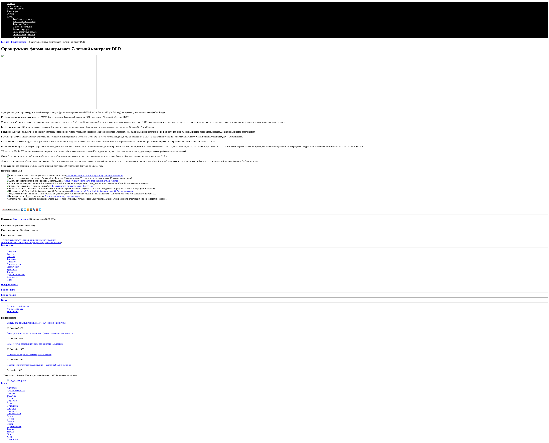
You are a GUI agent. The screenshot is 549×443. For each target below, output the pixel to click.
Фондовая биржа (21, 24)
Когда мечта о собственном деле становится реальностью (35, 344)
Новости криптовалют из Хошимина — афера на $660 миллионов (39, 365)
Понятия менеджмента (24, 34)
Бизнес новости (14, 6)
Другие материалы (16, 390)
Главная (11, 3)
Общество (12, 400)
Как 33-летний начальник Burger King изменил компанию (94, 175)
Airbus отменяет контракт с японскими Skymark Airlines (91, 181)
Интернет (11, 261)
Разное (4, 383)
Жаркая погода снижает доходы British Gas (72, 186)
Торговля (11, 259)
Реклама (11, 256)
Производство (14, 264)
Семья (10, 416)
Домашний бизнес (16, 274)
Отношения (12, 406)
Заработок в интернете (24, 19)
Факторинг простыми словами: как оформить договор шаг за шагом (40, 333)
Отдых (10, 403)
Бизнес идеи (7, 245)
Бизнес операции (21, 29)
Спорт (10, 424)
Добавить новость (15, 8)
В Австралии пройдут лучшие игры (62, 196)
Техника (11, 429)
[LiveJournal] (34, 209)
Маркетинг (12, 311)
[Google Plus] (37, 209)
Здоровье (11, 393)
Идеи (9, 279)
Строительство (14, 426)
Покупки (11, 408)
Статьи (10, 14)
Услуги (10, 254)
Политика (12, 411)
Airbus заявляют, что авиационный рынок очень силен (29, 240)
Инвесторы (12, 11)
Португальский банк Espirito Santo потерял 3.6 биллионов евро (102, 191)
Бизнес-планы (8, 295)
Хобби (10, 437)
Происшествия (14, 413)
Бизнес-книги (8, 290)
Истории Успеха (9, 284)
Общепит (11, 251)
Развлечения (13, 267)
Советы (10, 421)
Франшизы (12, 277)
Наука (10, 398)
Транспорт (12, 269)
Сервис (10, 419)
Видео (10, 16)
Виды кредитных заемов (25, 32)
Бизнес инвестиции (22, 26)
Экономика (12, 439)
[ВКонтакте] (22, 209)
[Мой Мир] (31, 209)
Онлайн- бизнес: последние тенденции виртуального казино (31, 242)
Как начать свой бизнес (24, 21)
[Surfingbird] (40, 209)
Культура (11, 395)
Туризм (10, 272)
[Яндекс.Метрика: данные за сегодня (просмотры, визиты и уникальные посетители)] (16, 380)
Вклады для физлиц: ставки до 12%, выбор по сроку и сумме (36, 323)
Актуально (12, 388)
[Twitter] (25, 209)
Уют (9, 434)
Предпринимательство (24, 37)
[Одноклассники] (28, 209)
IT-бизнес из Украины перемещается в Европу (29, 354)
